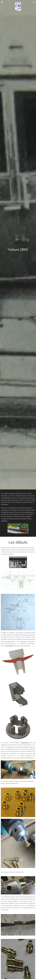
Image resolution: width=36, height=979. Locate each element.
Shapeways (24, 743)
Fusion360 (9, 646)
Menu (34, 2)
